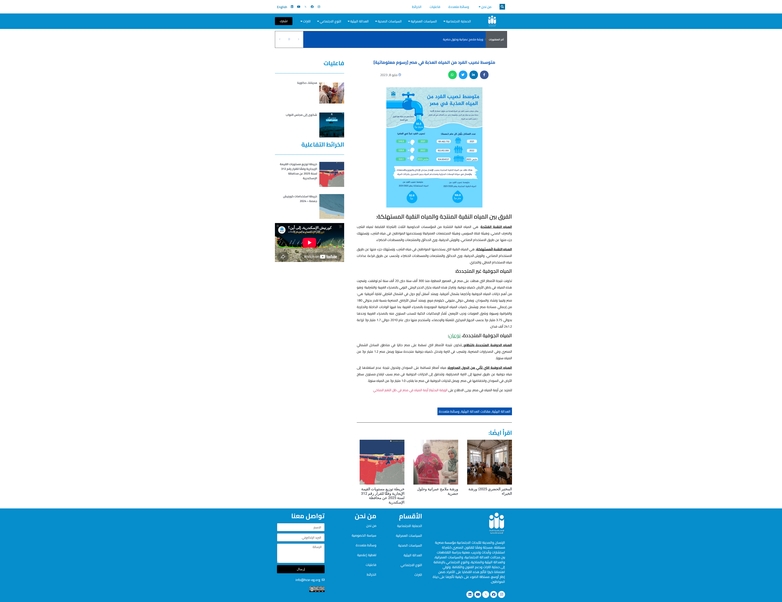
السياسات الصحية (390, 21)
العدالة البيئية (359, 21)
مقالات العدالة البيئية (475, 411)
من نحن (486, 7)
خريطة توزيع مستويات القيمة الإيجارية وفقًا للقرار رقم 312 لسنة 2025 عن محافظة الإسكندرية (428, 39)
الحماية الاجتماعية (458, 21)
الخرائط (417, 7)
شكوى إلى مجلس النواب (301, 114)
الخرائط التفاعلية (322, 144)
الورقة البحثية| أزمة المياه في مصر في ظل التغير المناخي (410, 390)
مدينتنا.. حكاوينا (307, 82)
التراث (307, 21)
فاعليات (435, 7)
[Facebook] (312, 7)
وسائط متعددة (458, 7)
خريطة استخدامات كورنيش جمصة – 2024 (300, 199)
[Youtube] (299, 7)
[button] (502, 7)
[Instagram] (319, 7)
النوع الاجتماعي (330, 21)
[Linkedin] (292, 7)
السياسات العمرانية (424, 21)
